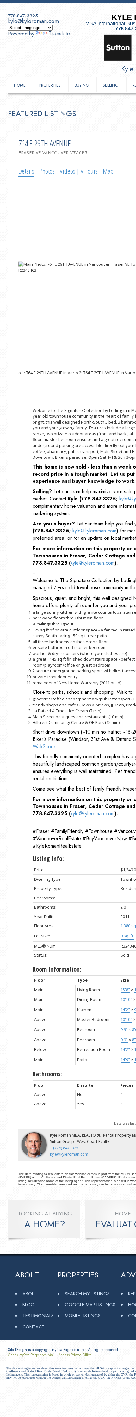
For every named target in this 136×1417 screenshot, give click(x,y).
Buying (82, 85)
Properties (50, 85)
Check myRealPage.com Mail (31, 1355)
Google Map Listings (90, 1304)
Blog (28, 1304)
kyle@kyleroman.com (33, 21)
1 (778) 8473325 (64, 1148)
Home (20, 85)
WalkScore (44, 746)
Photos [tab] (47, 171)
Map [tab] (108, 171)
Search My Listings (87, 1293)
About (30, 1293)
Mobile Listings (83, 1315)
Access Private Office (75, 1355)
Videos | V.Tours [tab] (79, 171)
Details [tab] (26, 171)
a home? (44, 1224)
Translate (59, 33)
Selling (111, 85)
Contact (33, 1326)
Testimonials (38, 1315)
